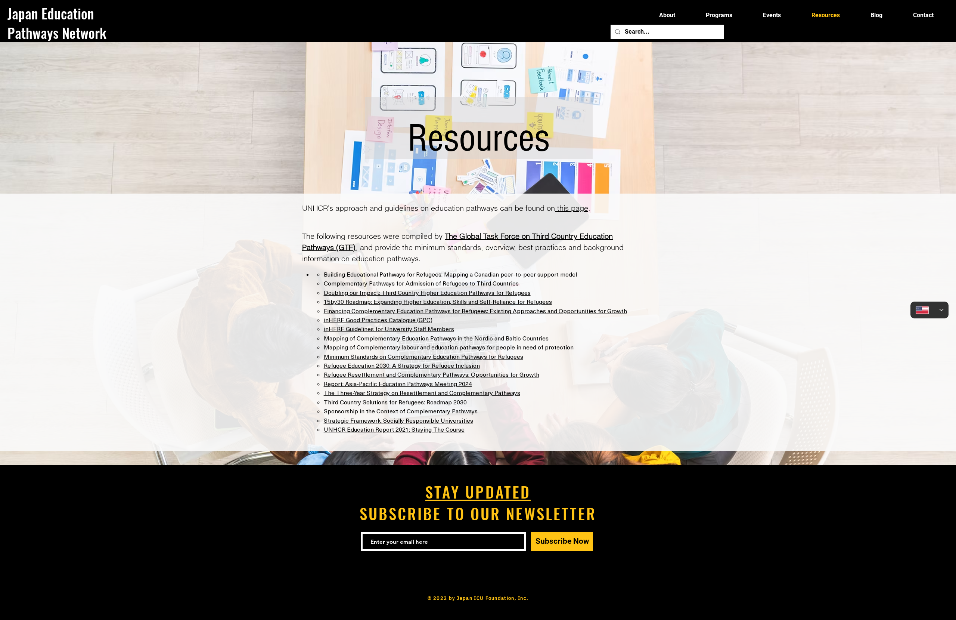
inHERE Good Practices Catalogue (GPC (377, 319)
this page (571, 208)
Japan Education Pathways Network (56, 23)
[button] (667, 15)
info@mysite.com (496, 579)
